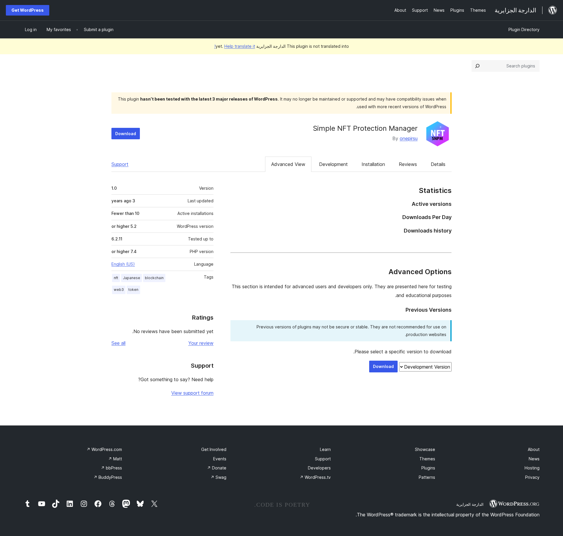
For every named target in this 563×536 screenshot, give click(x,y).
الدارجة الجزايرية (470, 504)
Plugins (428, 467)
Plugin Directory (524, 29)
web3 (119, 289)
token (133, 289)
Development (333, 164)
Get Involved (213, 449)
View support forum (192, 393)
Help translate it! (234, 46)
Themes (427, 458)
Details (438, 164)
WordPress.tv (315, 477)
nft (116, 278)
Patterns (427, 477)
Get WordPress (27, 10)
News (534, 458)
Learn (325, 449)
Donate (216, 467)
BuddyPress (108, 477)
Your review (200, 343)
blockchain (154, 278)
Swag (218, 477)
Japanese (131, 278)
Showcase (425, 449)
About (534, 449)
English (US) (123, 264)
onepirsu (409, 138)
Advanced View (288, 164)
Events (219, 458)
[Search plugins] (477, 66)
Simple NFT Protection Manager (365, 128)
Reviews (408, 164)
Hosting (532, 467)
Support (119, 164)
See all (118, 343)
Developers (319, 467)
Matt (115, 458)
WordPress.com (104, 449)
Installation (373, 164)
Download (125, 133)
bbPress (111, 467)
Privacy (532, 477)
